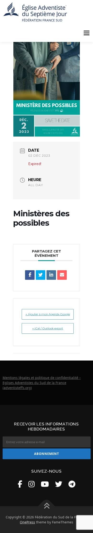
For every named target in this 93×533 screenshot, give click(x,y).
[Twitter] (58, 484)
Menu (86, 33)
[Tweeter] (40, 275)
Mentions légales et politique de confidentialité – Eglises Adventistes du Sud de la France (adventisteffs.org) (42, 382)
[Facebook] (20, 484)
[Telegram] (71, 484)
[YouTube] (45, 484)
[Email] (62, 275)
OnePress (27, 522)
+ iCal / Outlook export (47, 328)
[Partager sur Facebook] (30, 275)
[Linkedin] (51, 275)
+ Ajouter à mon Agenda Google (48, 314)
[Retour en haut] (46, 506)
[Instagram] (31, 484)
